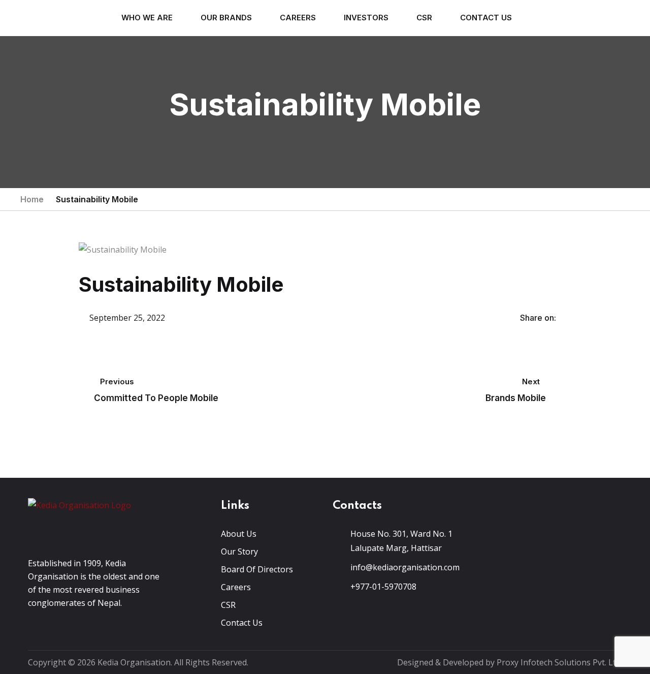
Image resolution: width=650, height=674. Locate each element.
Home (32, 199)
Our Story (239, 551)
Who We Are (147, 17)
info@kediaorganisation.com (405, 567)
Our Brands (226, 17)
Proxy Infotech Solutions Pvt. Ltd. (559, 662)
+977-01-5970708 (383, 586)
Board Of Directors (257, 569)
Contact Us (486, 17)
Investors (366, 17)
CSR (424, 17)
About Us (238, 533)
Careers (298, 17)
